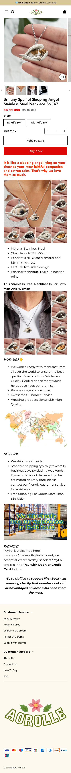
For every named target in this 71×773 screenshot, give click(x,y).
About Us (9, 658)
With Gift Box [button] (39, 122)
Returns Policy (12, 624)
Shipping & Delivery (15, 630)
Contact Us (10, 664)
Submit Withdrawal (15, 643)
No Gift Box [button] (14, 122)
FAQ (6, 676)
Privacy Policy (12, 618)
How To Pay (10, 670)
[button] (6, 11)
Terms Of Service (14, 637)
